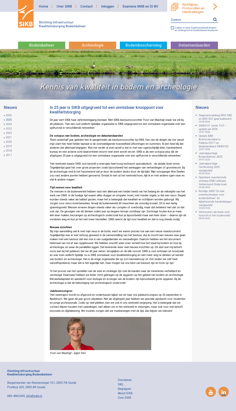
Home (43, 6)
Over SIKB (64, 6)
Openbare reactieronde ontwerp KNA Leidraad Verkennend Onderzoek (213, 182)
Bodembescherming (144, 45)
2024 (9, 124)
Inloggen (107, 6)
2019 (9, 146)
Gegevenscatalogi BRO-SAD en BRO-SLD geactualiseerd (215, 118)
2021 (9, 137)
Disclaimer (125, 380)
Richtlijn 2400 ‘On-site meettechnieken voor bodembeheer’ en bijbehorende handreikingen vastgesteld (215, 199)
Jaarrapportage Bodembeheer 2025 (210, 156)
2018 (9, 150)
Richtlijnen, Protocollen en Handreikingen (193, 8)
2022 (9, 133)
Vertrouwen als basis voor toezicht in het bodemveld (214, 215)
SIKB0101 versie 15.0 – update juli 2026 (212, 128)
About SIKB (125, 393)
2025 (9, 119)
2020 (9, 141)
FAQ (120, 384)
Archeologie (93, 45)
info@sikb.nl (34, 396)
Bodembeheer (41, 45)
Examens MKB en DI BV (140, 6)
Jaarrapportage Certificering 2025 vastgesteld (209, 168)
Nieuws (10, 107)
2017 (9, 155)
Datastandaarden (194, 45)
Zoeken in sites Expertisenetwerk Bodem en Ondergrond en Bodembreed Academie (196, 29)
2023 (9, 128)
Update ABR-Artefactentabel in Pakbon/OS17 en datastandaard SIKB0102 (213, 142)
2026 (9, 115)
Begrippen (124, 389)
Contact (86, 6)
